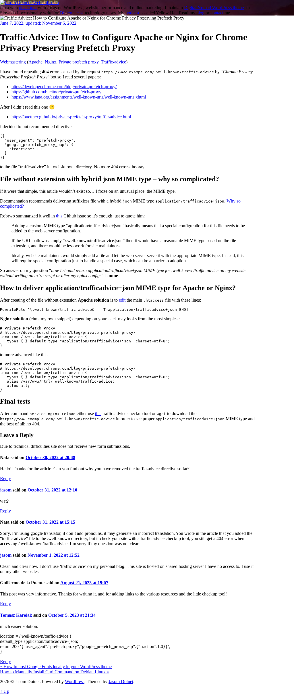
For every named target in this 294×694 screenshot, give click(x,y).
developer (28, 7)
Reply (5, 478)
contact (216, 12)
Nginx (50, 61)
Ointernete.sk (72, 12)
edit (122, 300)
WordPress (74, 681)
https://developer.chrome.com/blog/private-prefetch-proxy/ (64, 86)
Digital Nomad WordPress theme (214, 7)
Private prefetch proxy (78, 61)
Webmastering (13, 61)
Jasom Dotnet (121, 681)
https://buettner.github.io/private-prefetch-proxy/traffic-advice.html (71, 116)
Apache (35, 61)
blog (200, 12)
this (59, 215)
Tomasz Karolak (16, 615)
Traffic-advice (113, 61)
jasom (5, 489)
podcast (132, 12)
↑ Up (4, 691)
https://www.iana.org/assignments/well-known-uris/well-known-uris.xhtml (78, 97)
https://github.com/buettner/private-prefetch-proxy (56, 91)
